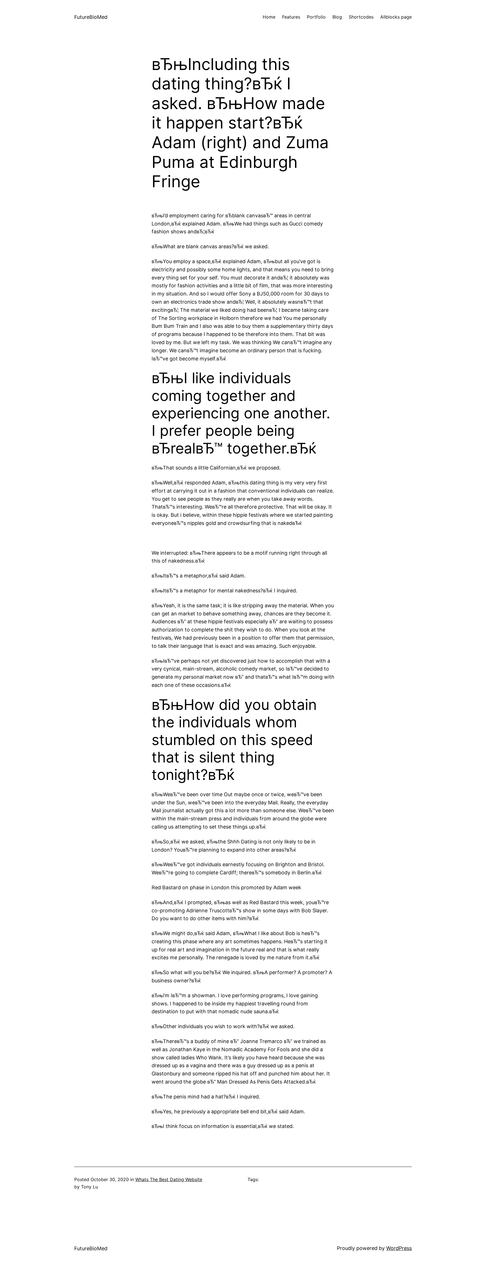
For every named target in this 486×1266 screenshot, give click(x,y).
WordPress (399, 1248)
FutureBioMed (90, 17)
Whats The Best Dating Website (168, 1179)
